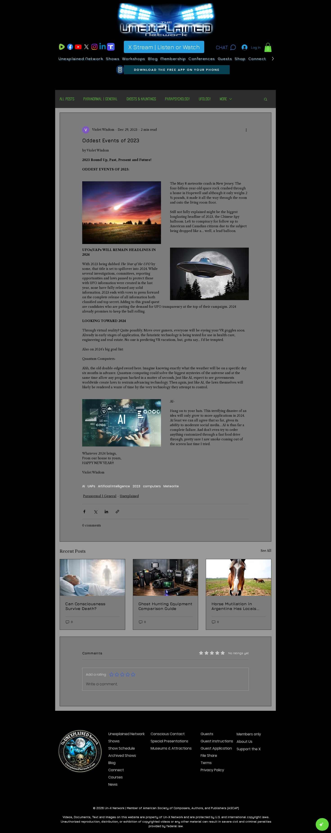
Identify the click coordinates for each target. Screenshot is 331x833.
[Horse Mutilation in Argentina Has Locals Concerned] (238, 577)
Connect (116, 770)
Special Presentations (166, 741)
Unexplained (129, 496)
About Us (244, 741)
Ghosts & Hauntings (141, 98)
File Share (209, 755)
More (223, 98)
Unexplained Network (124, 733)
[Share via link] (117, 511)
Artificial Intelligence (114, 486)
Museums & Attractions (166, 748)
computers (152, 486)
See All (266, 551)
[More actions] (246, 130)
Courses (115, 777)
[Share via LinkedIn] (106, 511)
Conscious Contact (166, 733)
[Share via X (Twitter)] (95, 511)
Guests (207, 733)
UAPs (91, 486)
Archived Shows (122, 755)
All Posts (67, 98)
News (113, 784)
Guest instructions (216, 741)
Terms (206, 762)
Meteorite (171, 486)
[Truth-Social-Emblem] (111, 47)
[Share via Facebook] (84, 511)
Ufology (205, 98)
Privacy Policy (212, 770)
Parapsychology (177, 98)
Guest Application (216, 748)
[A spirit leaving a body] (92, 577)
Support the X (249, 749)
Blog (112, 762)
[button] (268, 47)
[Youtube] (78, 47)
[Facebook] (70, 47)
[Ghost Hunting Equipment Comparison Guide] (165, 577)
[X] (86, 47)
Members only (249, 734)
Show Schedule (121, 748)
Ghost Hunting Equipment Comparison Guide (165, 606)
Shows (114, 741)
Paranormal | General (100, 98)
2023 (136, 486)
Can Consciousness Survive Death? (85, 606)
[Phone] (120, 69)
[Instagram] (94, 47)
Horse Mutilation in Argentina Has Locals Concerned (233, 606)
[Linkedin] (103, 47)
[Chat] (233, 47)
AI (83, 486)
